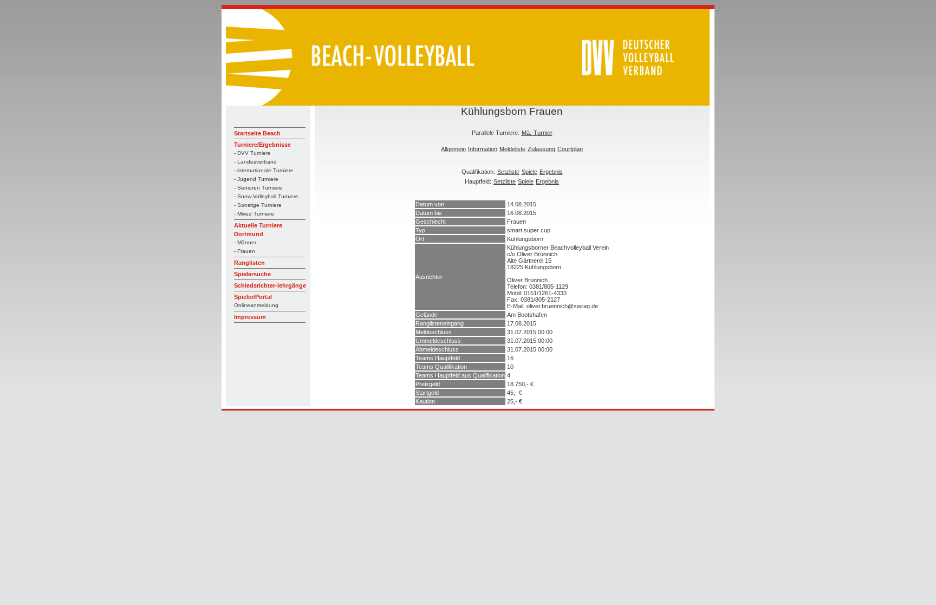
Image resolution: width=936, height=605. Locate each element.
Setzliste (508, 171)
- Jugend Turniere (256, 179)
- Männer (245, 242)
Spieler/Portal (253, 297)
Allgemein (453, 149)
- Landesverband (255, 162)
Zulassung (541, 149)
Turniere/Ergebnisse (262, 144)
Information (482, 149)
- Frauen (244, 251)
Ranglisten (249, 262)
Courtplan (570, 149)
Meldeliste (512, 149)
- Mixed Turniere (254, 214)
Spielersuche (252, 274)
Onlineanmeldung (256, 305)
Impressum (250, 317)
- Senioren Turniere (258, 188)
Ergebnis (551, 171)
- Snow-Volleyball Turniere (266, 196)
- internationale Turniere (264, 170)
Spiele (529, 171)
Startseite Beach (257, 133)
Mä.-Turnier (537, 132)
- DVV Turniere (252, 153)
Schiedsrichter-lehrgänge (270, 285)
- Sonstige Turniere (258, 205)
